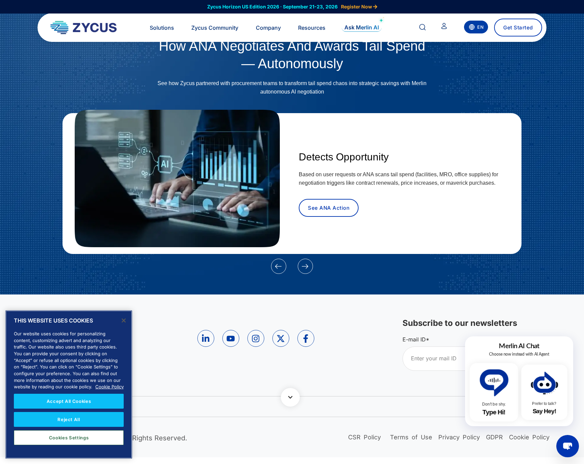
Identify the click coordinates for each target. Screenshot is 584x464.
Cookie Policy (109, 386)
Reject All (68, 419)
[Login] (444, 27)
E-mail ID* (416, 339)
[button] (278, 266)
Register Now (357, 6)
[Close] (123, 320)
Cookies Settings (69, 437)
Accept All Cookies (69, 401)
